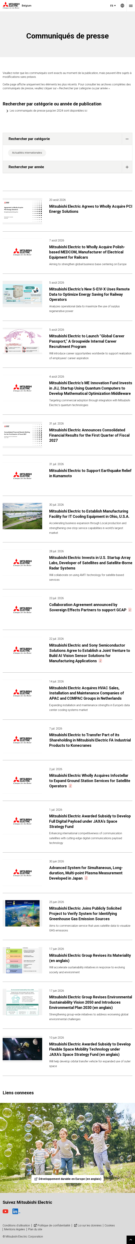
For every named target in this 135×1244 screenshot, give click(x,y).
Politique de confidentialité (54, 1225)
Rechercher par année (26, 167)
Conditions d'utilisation (16, 1225)
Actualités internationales (27, 152)
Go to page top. (131, 1240)
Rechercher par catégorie (29, 139)
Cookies (110, 1225)
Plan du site (35, 1229)
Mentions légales (14, 1229)
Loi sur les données (90, 1225)
